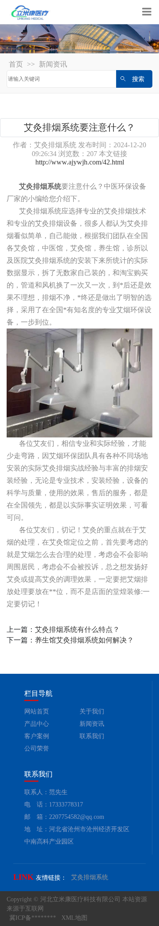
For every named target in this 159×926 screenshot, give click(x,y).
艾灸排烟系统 (89, 877)
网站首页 (36, 711)
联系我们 (92, 736)
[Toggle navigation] (147, 12)
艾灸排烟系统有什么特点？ (77, 629)
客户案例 (36, 736)
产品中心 (36, 724)
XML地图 (74, 918)
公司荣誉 (36, 748)
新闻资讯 (53, 64)
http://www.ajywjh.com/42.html (79, 162)
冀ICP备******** (32, 918)
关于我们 (92, 711)
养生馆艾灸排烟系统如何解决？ (84, 640)
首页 (16, 64)
